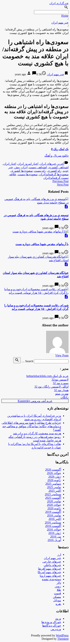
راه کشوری (54, 170)
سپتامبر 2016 (53, 522)
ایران (24, 167)
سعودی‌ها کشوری (22, 170)
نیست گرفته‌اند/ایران (56, 177)
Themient (63, 638)
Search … (27, 361)
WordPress (62, 635)
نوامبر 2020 (54, 501)
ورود (58, 618)
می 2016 (55, 536)
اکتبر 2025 (55, 490)
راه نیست (40, 170)
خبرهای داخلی (52, 565)
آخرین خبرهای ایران (52, 163)
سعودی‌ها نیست (28, 174)
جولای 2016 (54, 529)
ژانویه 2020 (54, 508)
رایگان (65, 397)
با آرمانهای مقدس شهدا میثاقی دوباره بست (42, 244)
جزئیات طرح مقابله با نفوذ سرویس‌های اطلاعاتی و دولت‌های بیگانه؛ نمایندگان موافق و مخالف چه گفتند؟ (31, 426)
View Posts (62, 355)
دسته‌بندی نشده (51, 579)
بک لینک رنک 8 (60, 149)
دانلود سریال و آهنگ (56, 155)
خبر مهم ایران (60, 22)
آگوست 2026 (53, 469)
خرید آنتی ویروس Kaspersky (35, 400)
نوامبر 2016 (54, 515)
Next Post (63, 184)
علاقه (13, 174)
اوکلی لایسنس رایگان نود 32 (51, 386)
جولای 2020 (54, 504)
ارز (59, 554)
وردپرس (56, 629)
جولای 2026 (54, 473)
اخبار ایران (9, 163)
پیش (17, 167)
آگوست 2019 (53, 511)
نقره (58, 603)
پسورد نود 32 (61, 383)
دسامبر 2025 (53, 483)
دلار (59, 582)
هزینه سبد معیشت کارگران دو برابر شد (37, 433)
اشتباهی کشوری (58, 167)
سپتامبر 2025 (53, 494)
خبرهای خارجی (51, 561)
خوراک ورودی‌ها (51, 622)
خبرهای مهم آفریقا (49, 568)
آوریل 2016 (54, 540)
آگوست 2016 (53, 526)
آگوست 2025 (53, 497)
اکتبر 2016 (55, 518)
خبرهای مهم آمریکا (49, 572)
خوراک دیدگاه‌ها (51, 625)
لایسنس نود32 (60, 379)
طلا (59, 589)
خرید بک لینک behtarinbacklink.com (47, 376)
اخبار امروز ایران (28, 163)
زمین (58, 586)
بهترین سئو (62, 393)
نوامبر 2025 (54, 487)
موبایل (57, 600)
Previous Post (60, 181)
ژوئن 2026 (54, 476)
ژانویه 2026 (54, 480)
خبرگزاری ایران (59, 3)
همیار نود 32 (61, 390)
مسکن (57, 596)
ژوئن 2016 (54, 533)
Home (65, 15)
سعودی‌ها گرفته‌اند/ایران (54, 174)
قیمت (57, 593)
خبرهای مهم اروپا (50, 575)
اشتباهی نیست (38, 167)
